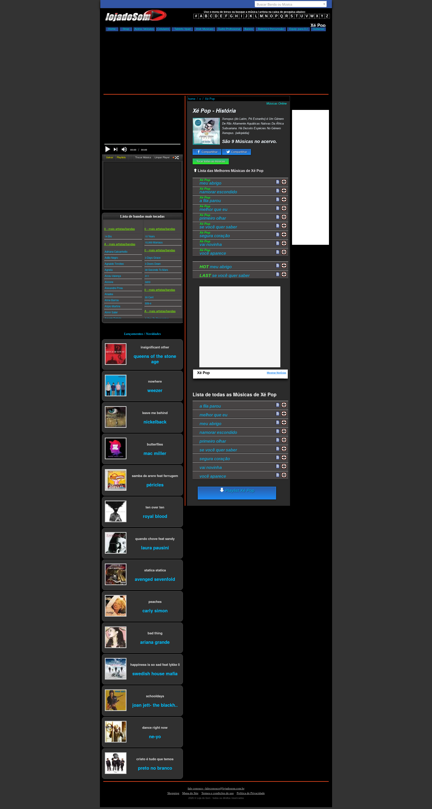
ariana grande (155, 641)
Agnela (108, 270)
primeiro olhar (213, 217)
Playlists (121, 157)
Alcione (109, 282)
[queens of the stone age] (115, 354)
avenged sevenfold (155, 578)
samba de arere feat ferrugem (155, 475)
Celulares (163, 29)
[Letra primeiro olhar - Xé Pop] (277, 217)
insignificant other (155, 347)
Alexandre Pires (114, 288)
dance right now (155, 727)
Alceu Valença (113, 276)
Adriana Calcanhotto (116, 251)
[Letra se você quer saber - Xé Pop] (277, 226)
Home (112, 29)
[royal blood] (115, 511)
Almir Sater (111, 312)
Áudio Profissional (229, 29)
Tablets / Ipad (182, 29)
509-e (148, 303)
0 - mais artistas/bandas (119, 229)
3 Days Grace (152, 257)
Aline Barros (112, 300)
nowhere (155, 381)
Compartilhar (209, 152)
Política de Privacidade (251, 793)
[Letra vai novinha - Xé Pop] (277, 243)
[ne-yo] (115, 732)
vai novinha (211, 244)
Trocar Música (143, 157)
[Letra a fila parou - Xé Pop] (277, 199)
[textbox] (290, 4)
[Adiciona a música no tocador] (284, 182)
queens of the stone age (155, 358)
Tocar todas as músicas (210, 161)
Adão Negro (111, 257)
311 (147, 276)
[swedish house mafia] (115, 669)
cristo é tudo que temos (154, 758)
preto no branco (155, 767)
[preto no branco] (115, 763)
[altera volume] (124, 149)
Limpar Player (162, 157)
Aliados (109, 294)
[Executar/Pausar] (107, 149)
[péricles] (115, 480)
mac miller (155, 453)
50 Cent (149, 297)
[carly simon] (115, 606)
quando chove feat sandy (155, 538)
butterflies (155, 444)
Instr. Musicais (204, 29)
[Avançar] (116, 149)
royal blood (155, 516)
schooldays (155, 695)
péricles (155, 484)
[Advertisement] (216, 62)
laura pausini (155, 547)
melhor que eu (213, 208)
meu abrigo (210, 182)
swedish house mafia (155, 673)
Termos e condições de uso (217, 793)
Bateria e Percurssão (271, 29)
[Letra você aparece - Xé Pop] (277, 252)
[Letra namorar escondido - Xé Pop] (277, 191)
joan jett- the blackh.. (155, 704)
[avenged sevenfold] (115, 574)
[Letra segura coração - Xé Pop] (277, 234)
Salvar (109, 157)
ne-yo (155, 736)
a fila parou (210, 200)
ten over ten (155, 507)
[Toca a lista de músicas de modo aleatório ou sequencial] (176, 158)
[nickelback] (115, 417)
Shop (126, 29)
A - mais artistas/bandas (119, 244)
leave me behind (155, 412)
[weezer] (115, 385)
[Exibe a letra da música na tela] (277, 265)
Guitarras (318, 29)
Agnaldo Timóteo (114, 263)
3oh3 (147, 282)
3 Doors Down (153, 263)
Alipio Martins (112, 306)
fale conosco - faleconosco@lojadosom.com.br (216, 788)
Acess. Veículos (144, 29)
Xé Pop (210, 98)
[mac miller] (115, 448)
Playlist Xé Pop (239, 490)
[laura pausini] (115, 543)
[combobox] (291, 4)
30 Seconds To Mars (156, 270)
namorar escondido (218, 191)
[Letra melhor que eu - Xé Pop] (277, 208)
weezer (154, 390)
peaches (155, 601)
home (192, 98)
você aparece (213, 252)
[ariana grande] (115, 637)
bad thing (155, 633)
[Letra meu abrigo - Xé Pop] (277, 182)
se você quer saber (218, 226)
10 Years (150, 236)
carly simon (155, 610)
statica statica (155, 570)
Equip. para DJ (298, 29)
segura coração (215, 235)
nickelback (155, 421)
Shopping (173, 793)
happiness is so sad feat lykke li (155, 664)
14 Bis (108, 236)
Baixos (249, 29)
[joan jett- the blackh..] (115, 700)
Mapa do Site (190, 793)
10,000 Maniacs (154, 242)
